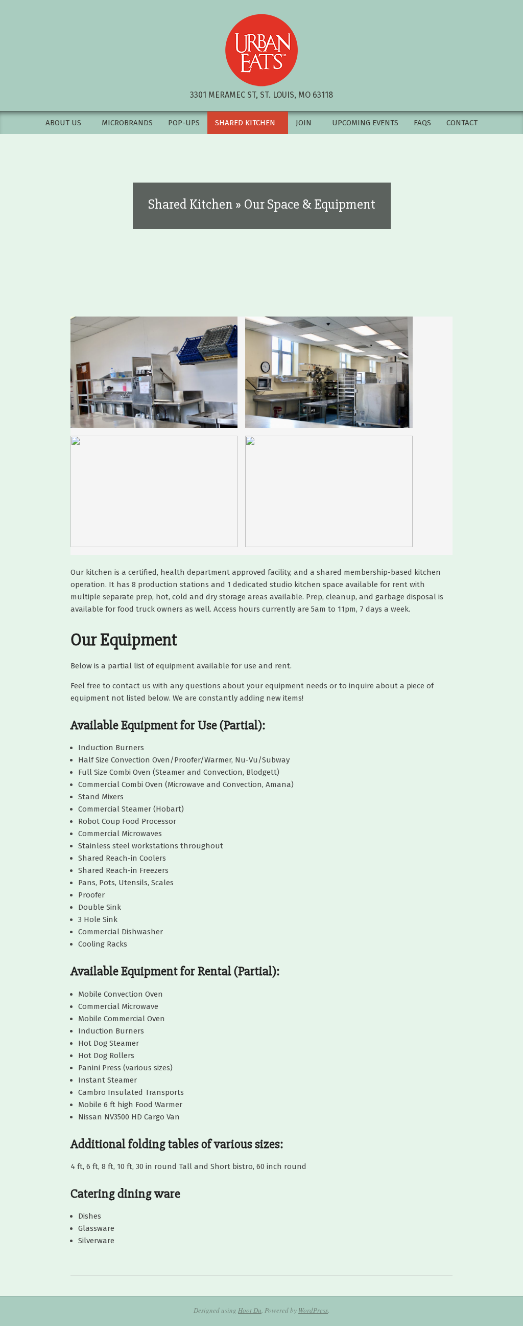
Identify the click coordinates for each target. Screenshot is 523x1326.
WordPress (313, 1310)
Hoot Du (250, 1310)
